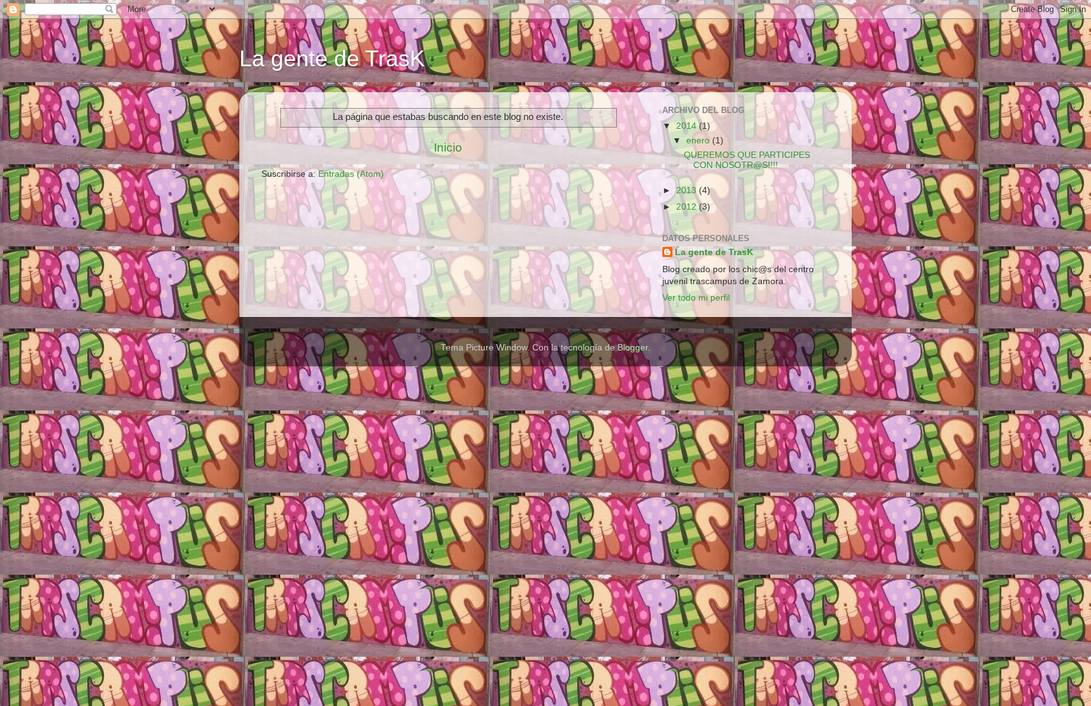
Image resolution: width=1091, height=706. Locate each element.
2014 (687, 126)
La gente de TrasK (332, 58)
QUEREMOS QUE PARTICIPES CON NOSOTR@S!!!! (747, 160)
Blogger (632, 347)
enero (699, 140)
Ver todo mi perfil (696, 297)
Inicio (448, 147)
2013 (687, 190)
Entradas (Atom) (351, 174)
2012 (687, 207)
